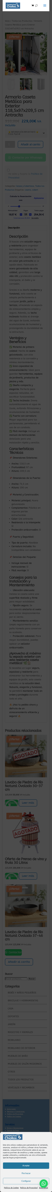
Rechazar (26, 1173)
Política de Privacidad (29, 1188)
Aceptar (26, 1165)
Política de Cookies (11, 1188)
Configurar (26, 1181)
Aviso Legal (43, 1188)
